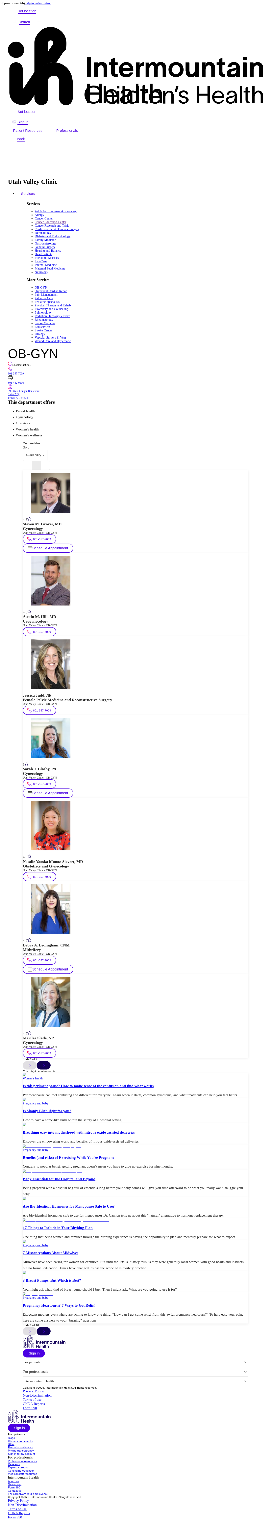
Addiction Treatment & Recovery (56, 211)
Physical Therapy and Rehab (53, 305)
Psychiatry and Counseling (51, 309)
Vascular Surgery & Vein (50, 337)
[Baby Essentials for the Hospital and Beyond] (135, 1171)
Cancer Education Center (50, 222)
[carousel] (36, 465)
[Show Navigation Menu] (39, 22)
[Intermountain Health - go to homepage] (44, 1347)
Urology (40, 334)
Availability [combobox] (33, 455)
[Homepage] (135, 66)
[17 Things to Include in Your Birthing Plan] (135, 1220)
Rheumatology (44, 319)
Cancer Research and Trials (52, 225)
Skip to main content (38, 3)
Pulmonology (43, 312)
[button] (34, 1353)
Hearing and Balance (48, 250)
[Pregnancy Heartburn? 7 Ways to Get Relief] (135, 1294)
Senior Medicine (45, 323)
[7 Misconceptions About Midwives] (135, 1242)
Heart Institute (43, 254)
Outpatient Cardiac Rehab (51, 291)
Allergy (39, 215)
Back (21, 139)
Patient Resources (27, 131)
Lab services (42, 326)
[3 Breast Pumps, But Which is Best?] (135, 1273)
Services (28, 194)
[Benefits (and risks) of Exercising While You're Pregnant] (135, 1146)
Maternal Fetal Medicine (50, 268)
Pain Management (46, 294)
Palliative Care (44, 298)
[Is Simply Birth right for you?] (135, 1100)
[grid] (45, 465)
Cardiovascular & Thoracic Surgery (57, 229)
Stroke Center (43, 330)
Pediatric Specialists (47, 301)
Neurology (41, 272)
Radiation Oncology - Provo (52, 316)
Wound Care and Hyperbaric (53, 341)
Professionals (67, 131)
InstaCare (41, 261)
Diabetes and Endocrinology (52, 236)
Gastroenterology (45, 243)
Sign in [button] (22, 122)
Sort (26, 447)
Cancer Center (44, 218)
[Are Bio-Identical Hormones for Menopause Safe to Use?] (135, 1198)
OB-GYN (41, 287)
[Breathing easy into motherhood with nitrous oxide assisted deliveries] (135, 1125)
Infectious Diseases (47, 257)
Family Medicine (45, 240)
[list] (27, 465)
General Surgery (45, 247)
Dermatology (43, 232)
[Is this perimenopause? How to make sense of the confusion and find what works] (135, 1075)
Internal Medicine (46, 265)
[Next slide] (44, 1065)
